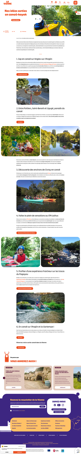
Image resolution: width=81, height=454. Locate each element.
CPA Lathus (29, 219)
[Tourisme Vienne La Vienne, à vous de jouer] (9, 3)
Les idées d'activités (16, 425)
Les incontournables (31, 428)
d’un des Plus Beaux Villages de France (48, 64)
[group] (20, 141)
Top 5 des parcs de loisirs (32, 425)
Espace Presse (41, 435)
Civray (49, 173)
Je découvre (62, 387)
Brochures (57, 423)
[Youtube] (58, 405)
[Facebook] (55, 405)
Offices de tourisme (59, 421)
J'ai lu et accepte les (18, 410)
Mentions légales (36, 444)
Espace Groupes (52, 435)
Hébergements (58, 428)
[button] (4, 378)
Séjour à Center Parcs (31, 423)
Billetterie (14, 421)
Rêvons (20, 38)
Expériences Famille (20, 279)
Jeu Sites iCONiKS (44, 428)
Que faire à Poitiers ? (16, 423)
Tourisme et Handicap (60, 425)
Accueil (17, 38)
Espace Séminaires (63, 435)
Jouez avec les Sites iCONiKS (19, 435)
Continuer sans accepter (21, 446)
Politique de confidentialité (44, 444)
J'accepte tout (19, 452)
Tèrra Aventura (44, 423)
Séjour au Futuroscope (32, 421)
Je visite (13, 387)
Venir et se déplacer (59, 412)
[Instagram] (63, 405)
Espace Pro (32, 435)
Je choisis (6, 452)
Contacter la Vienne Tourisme (59, 409)
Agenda (14, 428)
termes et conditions (22, 410)
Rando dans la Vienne (46, 425)
